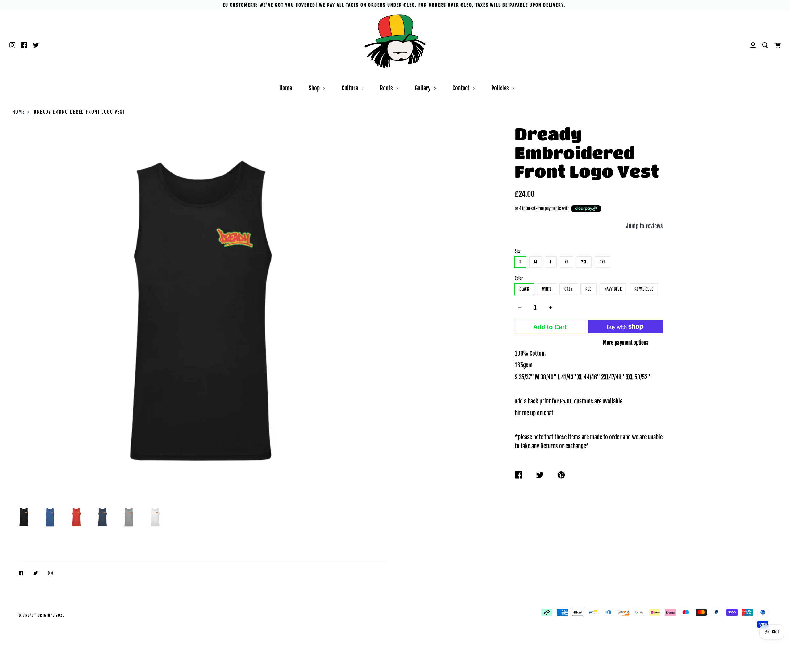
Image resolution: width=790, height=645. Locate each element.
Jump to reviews (644, 226)
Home (285, 88)
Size (518, 251)
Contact (461, 88)
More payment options (625, 342)
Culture (350, 88)
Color (519, 278)
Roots (387, 88)
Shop (315, 88)
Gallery (423, 88)
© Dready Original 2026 (42, 615)
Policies (500, 88)
